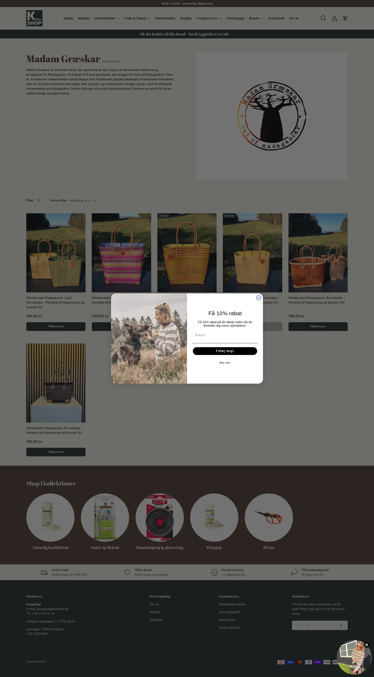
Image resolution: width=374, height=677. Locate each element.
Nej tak (225, 362)
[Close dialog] (258, 297)
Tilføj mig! (225, 351)
